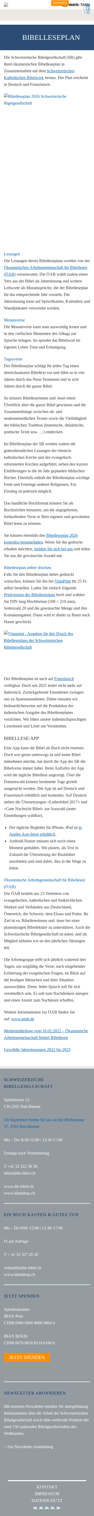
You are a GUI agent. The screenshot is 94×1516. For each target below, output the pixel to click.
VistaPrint (63, 581)
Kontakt (47, 1487)
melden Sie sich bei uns (53, 549)
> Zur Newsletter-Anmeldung (28, 1446)
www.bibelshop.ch (19, 1193)
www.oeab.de (22, 1019)
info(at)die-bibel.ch (19, 1173)
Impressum (47, 1494)
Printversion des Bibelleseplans (29, 594)
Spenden (60, 3)
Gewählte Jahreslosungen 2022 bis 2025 (37, 1049)
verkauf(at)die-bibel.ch (22, 1268)
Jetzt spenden (27, 1357)
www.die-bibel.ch (18, 1186)
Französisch (64, 678)
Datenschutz (47, 1500)
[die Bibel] (6, 5)
